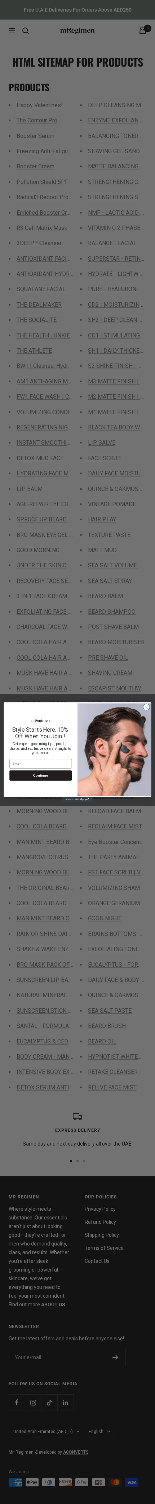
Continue (40, 775)
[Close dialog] (146, 707)
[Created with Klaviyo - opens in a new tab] (77, 799)
